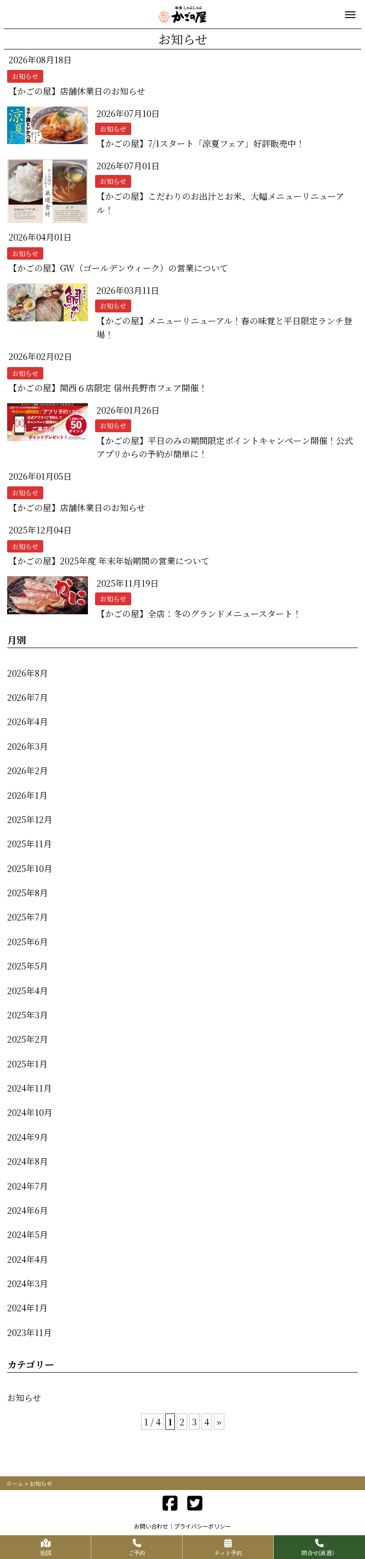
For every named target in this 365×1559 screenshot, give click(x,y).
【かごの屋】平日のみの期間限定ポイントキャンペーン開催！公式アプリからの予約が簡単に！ (224, 447)
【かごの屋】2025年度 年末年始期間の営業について (109, 560)
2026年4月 (27, 721)
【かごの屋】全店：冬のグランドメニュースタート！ (198, 613)
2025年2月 (27, 1039)
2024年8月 (27, 1161)
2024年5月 (27, 1234)
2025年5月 (27, 965)
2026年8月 (27, 673)
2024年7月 (27, 1186)
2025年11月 (29, 843)
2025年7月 (27, 916)
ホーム (14, 1483)
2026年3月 (27, 746)
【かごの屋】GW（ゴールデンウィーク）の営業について (118, 267)
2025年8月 (27, 892)
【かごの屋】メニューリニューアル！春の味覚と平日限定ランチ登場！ (224, 327)
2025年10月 (29, 868)
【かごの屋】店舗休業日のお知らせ (77, 91)
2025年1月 (27, 1063)
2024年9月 (27, 1137)
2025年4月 (27, 990)
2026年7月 (27, 697)
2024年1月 (27, 1307)
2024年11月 (29, 1088)
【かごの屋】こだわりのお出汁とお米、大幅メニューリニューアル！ (220, 203)
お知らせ (24, 1397)
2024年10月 (29, 1112)
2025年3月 (27, 1014)
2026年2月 (27, 770)
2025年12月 (29, 819)
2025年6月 (27, 941)
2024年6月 (27, 1210)
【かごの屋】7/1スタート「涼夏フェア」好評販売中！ (204, 143)
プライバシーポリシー (202, 1526)
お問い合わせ (151, 1526)
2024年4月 (27, 1259)
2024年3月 (27, 1283)
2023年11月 (29, 1332)
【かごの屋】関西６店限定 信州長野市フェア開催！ (108, 387)
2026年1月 (27, 795)
